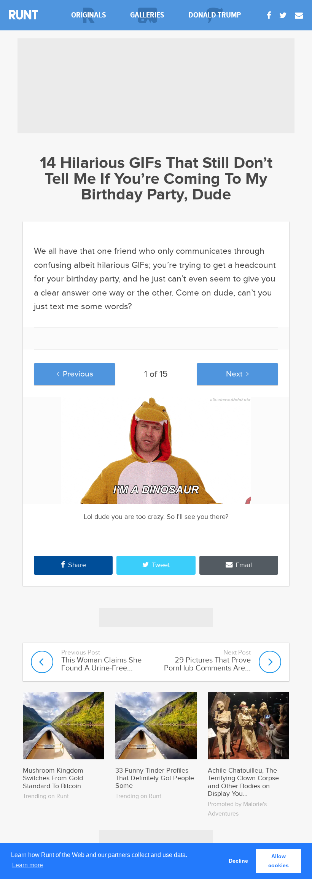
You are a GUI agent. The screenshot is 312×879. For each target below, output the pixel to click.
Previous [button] (78, 374)
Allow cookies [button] (278, 860)
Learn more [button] (27, 865)
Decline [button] (238, 861)
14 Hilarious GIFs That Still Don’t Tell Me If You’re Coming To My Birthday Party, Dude (156, 179)
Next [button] (234, 374)
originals (88, 15)
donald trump (214, 15)
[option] (156, 450)
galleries (147, 15)
